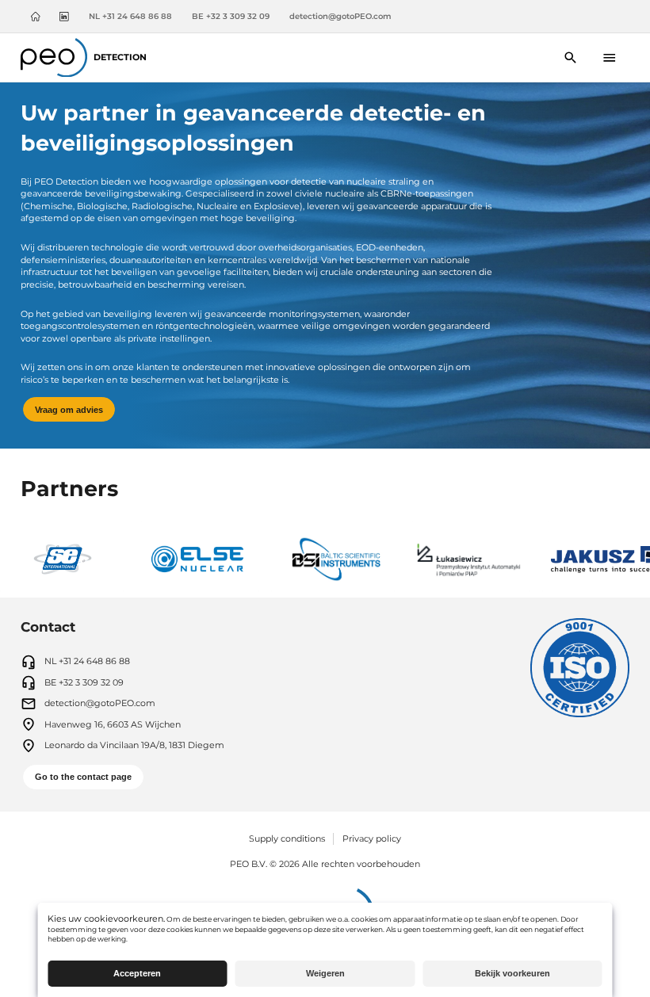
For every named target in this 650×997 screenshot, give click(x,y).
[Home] (35, 16)
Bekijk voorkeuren (512, 973)
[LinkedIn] (64, 16)
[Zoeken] (571, 57)
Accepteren (137, 973)
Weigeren (325, 973)
